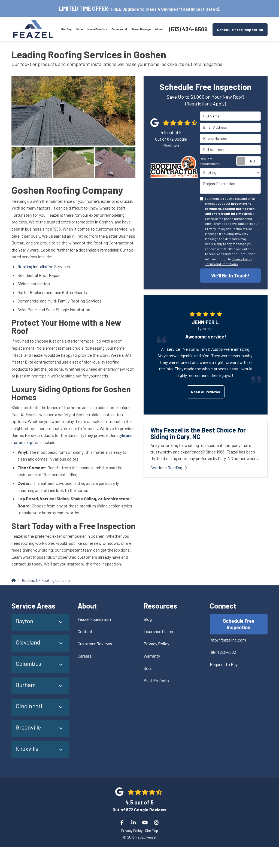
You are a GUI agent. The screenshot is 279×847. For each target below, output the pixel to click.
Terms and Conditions (221, 264)
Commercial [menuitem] (119, 29)
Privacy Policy (242, 259)
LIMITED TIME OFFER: (84, 8)
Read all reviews (205, 391)
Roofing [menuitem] (66, 29)
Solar (148, 668)
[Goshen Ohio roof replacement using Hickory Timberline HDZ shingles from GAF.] (115, 162)
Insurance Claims (159, 631)
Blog (148, 619)
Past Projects (156, 680)
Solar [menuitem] (79, 29)
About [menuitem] (159, 29)
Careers (85, 655)
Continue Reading (166, 467)
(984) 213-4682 (223, 652)
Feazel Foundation (94, 619)
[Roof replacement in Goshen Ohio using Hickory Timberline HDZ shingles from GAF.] (73, 162)
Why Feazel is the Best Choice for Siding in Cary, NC (198, 433)
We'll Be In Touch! (230, 276)
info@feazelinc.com (228, 639)
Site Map (151, 830)
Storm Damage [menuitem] (141, 29)
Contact (85, 631)
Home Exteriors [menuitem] (97, 29)
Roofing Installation (35, 266)
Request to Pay (224, 664)
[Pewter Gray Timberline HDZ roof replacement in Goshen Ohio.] (31, 162)
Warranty (152, 655)
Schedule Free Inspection (240, 29)
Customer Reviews (95, 643)
